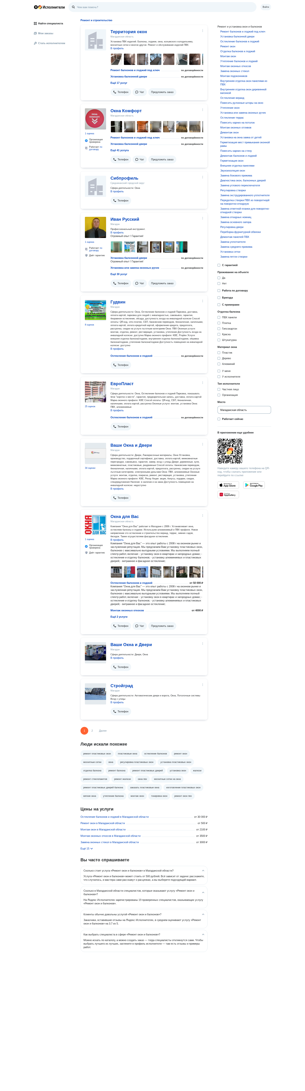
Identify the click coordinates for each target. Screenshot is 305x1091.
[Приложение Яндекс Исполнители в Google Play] (254, 485)
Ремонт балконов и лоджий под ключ (135, 70)
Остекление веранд (232, 97)
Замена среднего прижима (236, 246)
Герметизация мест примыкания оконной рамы (245, 144)
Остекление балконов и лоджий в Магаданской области (114, 816)
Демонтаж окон (229, 132)
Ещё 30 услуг (118, 274)
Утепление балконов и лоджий (239, 61)
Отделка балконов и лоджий (237, 51)
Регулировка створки (233, 190)
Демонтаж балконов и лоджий (238, 155)
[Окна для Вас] (95, 524)
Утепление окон (230, 107)
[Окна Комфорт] (95, 118)
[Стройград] (95, 693)
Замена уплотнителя (233, 241)
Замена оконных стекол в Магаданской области (109, 842)
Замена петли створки (233, 256)
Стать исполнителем (51, 43)
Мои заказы (45, 33)
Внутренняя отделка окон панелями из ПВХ (243, 82)
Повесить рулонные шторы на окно (241, 102)
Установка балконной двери (128, 76)
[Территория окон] (95, 39)
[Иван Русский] (95, 227)
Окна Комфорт (126, 110)
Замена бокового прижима (236, 175)
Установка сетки (230, 251)
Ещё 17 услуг (118, 82)
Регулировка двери (231, 226)
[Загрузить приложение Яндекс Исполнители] (244, 451)
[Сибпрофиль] (95, 186)
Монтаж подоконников (233, 75)
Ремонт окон (227, 46)
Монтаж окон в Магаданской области (102, 829)
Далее (103, 730)
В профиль (117, 48)
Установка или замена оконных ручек (134, 267)
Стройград (121, 685)
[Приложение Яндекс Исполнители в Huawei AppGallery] (228, 494)
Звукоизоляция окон (232, 170)
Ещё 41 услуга (119, 150)
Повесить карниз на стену (236, 150)
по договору (95, 148)
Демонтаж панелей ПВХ (234, 236)
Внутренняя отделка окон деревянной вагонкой (243, 91)
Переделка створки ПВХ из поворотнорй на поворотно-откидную (244, 202)
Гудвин (117, 302)
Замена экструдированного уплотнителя (245, 195)
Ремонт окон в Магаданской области (102, 823)
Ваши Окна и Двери (131, 445)
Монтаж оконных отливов (235, 127)
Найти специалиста (50, 23)
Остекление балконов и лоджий (131, 355)
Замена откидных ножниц (235, 217)
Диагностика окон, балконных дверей (243, 180)
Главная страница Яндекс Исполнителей (49, 7)
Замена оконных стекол (234, 71)
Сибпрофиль (124, 178)
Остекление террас (232, 117)
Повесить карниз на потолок (237, 122)
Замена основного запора (235, 222)
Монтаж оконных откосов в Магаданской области (110, 835)
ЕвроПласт (122, 383)
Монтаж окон (228, 56)
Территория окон (128, 31)
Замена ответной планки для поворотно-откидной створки (245, 210)
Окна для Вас (124, 516)
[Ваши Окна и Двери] (95, 453)
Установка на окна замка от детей (240, 137)
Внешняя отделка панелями (237, 165)
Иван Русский (124, 219)
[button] (120, 92)
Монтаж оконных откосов (127, 610)
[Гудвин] (95, 310)
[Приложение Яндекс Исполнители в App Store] (228, 485)
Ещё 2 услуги (118, 616)
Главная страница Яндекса (36, 7)
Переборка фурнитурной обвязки (240, 231)
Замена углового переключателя (240, 185)
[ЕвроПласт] (95, 391)
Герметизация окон (231, 160)
